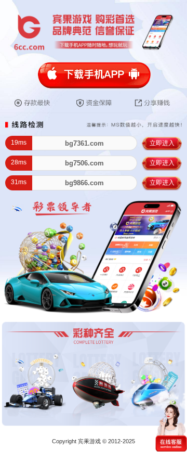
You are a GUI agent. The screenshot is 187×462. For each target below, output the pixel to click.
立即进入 (162, 143)
